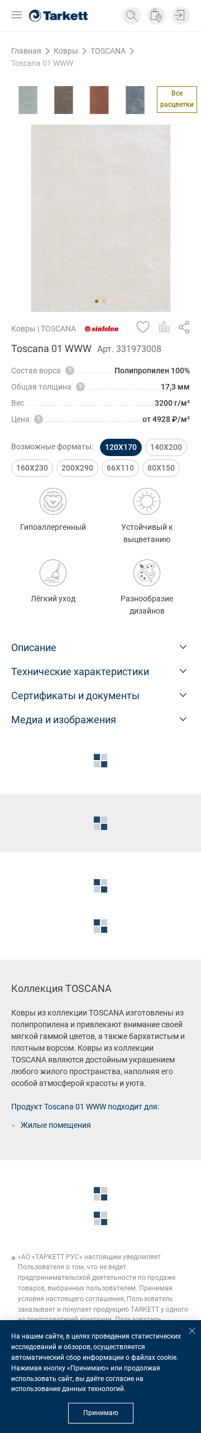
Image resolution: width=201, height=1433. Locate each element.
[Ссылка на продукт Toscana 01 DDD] (63, 100)
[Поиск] (132, 16)
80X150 (161, 467)
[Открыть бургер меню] (16, 16)
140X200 (166, 447)
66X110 (120, 467)
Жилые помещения (56, 1125)
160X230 (32, 467)
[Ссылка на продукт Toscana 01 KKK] (135, 100)
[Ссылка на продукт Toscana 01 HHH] (99, 100)
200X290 (77, 467)
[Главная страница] (58, 15)
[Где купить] (156, 16)
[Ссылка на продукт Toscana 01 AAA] (28, 100)
